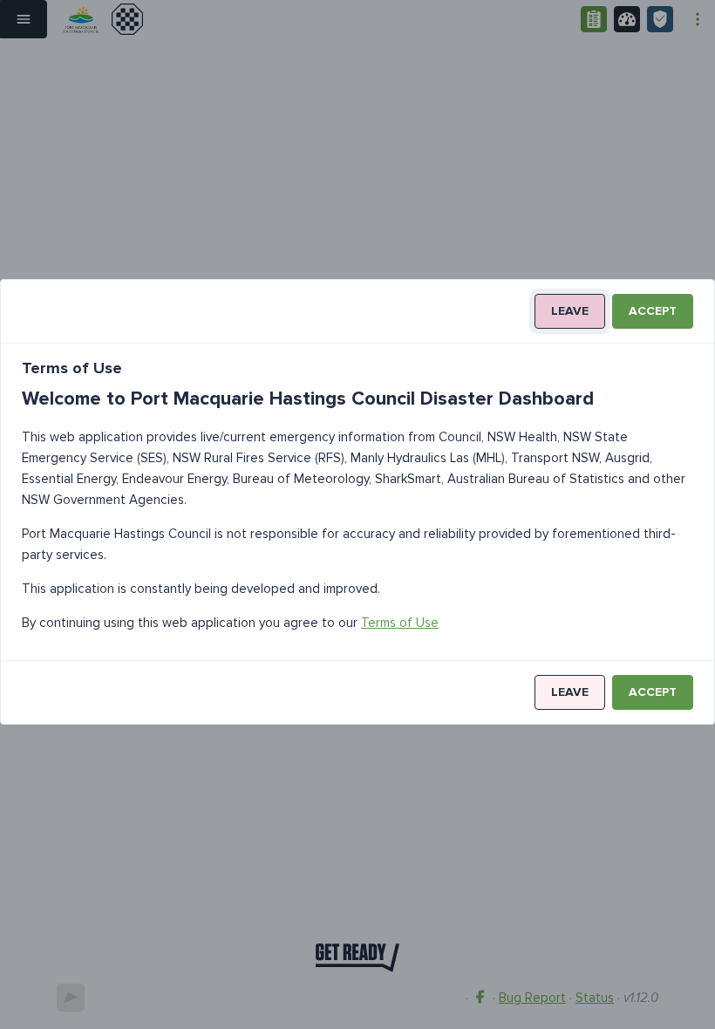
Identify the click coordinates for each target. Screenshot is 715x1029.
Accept (653, 310)
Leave (570, 310)
